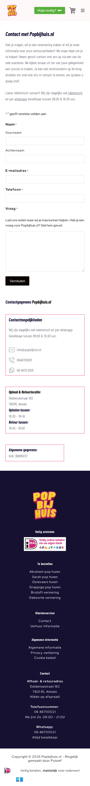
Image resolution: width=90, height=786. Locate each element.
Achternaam (14, 150)
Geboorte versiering (45, 598)
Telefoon (14, 189)
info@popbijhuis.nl (29, 349)
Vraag (11, 208)
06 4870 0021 (25, 370)
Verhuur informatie (45, 626)
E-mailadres (17, 170)
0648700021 (24, 360)
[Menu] (83, 10)
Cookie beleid (45, 658)
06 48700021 (45, 712)
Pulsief (56, 761)
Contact (45, 621)
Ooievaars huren (45, 582)
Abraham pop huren (45, 572)
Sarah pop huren (45, 577)
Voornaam (13, 133)
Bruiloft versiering (45, 592)
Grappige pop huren (45, 587)
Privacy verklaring (45, 653)
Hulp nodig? (46, 10)
